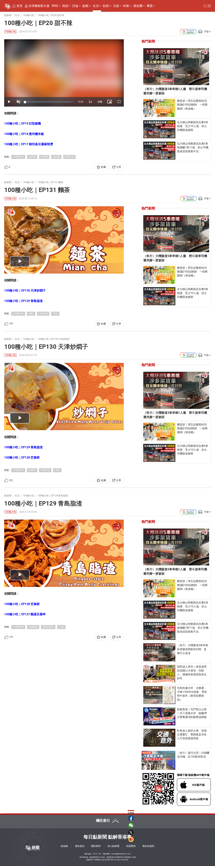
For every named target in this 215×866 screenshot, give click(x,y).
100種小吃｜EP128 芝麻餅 (22, 457)
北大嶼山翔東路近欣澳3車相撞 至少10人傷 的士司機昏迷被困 (192, 126)
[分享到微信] (131, 825)
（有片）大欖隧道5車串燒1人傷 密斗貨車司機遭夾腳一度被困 (175, 91)
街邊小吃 (70, 157)
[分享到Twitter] (131, 832)
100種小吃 (10, 31)
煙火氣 (57, 157)
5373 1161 (97, 854)
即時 (55, 5)
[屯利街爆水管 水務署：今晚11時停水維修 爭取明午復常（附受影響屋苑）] (159, 695)
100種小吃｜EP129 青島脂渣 (23, 301)
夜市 (58, 470)
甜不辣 (33, 157)
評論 (75, 5)
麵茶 (32, 313)
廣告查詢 (79, 846)
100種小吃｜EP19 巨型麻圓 (22, 123)
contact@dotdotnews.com (121, 854)
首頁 (19, 5)
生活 (96, 5)
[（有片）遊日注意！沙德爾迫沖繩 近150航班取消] (158, 760)
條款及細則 (148, 846)
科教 (126, 5)
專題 (150, 5)
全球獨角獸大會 (39, 5)
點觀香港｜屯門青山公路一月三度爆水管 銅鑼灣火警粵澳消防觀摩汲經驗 (192, 713)
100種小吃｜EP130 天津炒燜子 (25, 290)
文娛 (116, 5)
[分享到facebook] (131, 818)
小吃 (62, 627)
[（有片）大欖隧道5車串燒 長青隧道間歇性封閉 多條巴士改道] (159, 652)
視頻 (65, 5)
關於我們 (96, 846)
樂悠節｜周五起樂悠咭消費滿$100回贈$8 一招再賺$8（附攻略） (192, 104)
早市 (56, 313)
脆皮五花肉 (49, 627)
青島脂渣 (34, 627)
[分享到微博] (131, 839)
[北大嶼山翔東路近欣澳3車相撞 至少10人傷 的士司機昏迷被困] (159, 129)
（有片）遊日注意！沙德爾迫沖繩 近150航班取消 (193, 754)
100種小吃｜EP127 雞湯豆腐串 (25, 614)
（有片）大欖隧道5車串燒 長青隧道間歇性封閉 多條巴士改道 (193, 649)
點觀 (85, 5)
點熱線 (64, 846)
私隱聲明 (131, 846)
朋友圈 (137, 5)
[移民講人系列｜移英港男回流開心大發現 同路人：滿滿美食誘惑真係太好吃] (159, 674)
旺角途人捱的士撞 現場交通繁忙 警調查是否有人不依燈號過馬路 (192, 734)
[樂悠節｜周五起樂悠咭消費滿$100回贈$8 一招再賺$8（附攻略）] (159, 108)
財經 (106, 5)
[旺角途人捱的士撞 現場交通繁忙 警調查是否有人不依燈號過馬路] (159, 738)
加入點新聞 (113, 846)
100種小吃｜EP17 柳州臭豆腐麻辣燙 (28, 144)
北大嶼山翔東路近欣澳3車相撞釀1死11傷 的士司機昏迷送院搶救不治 (192, 147)
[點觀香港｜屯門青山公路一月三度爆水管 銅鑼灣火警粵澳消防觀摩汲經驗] (159, 716)
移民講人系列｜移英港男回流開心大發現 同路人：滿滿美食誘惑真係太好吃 (192, 672)
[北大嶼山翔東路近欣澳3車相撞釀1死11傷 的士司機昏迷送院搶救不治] (159, 151)
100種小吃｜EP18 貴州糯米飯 (24, 134)
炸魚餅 (45, 157)
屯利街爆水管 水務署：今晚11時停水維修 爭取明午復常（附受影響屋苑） (192, 693)
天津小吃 (44, 313)
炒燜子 (33, 470)
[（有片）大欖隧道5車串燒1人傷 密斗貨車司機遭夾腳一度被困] (176, 66)
